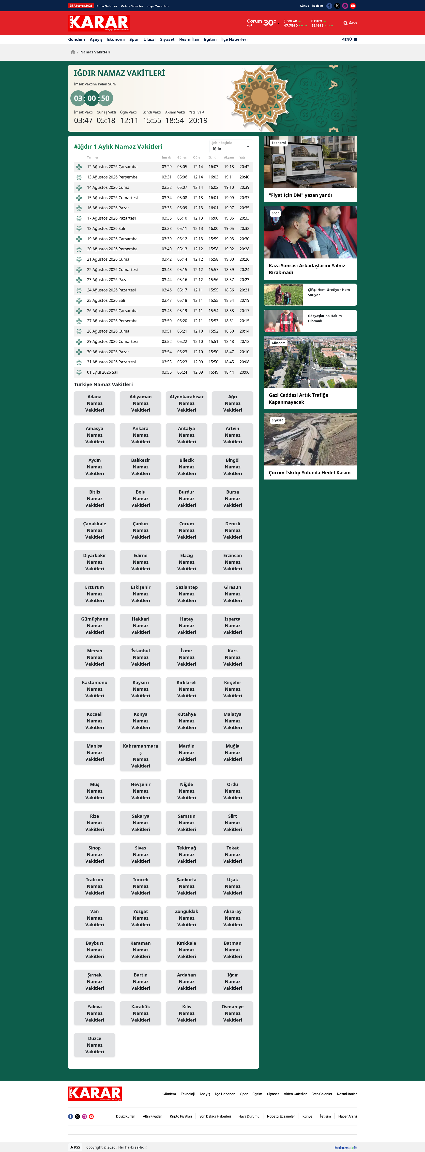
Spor (134, 40)
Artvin (232, 435)
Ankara (140, 435)
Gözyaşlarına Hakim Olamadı (325, 318)
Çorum (186, 530)
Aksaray (232, 918)
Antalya (186, 435)
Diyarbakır (94, 562)
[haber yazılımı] (346, 1147)
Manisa (94, 752)
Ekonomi (116, 40)
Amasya (94, 435)
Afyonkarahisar (187, 403)
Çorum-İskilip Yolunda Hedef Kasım (310, 472)
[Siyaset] (310, 439)
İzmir (186, 657)
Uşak (232, 886)
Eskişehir (141, 593)
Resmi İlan (189, 40)
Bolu (140, 498)
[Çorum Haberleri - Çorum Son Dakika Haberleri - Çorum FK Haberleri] (95, 1093)
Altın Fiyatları (152, 1116)
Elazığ (186, 562)
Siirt (232, 822)
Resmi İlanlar (347, 1094)
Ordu (232, 790)
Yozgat (140, 918)
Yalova (94, 1013)
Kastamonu (94, 689)
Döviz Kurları (125, 1116)
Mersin (94, 657)
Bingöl (232, 466)
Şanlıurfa (187, 886)
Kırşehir (232, 689)
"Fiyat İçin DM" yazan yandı (300, 195)
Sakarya (140, 822)
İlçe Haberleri (234, 40)
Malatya (232, 720)
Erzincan (232, 562)
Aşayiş (96, 40)
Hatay (186, 625)
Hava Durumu (249, 1116)
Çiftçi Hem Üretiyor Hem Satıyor (329, 292)
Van (94, 918)
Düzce (94, 1045)
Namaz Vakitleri (93, 51)
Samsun (186, 822)
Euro (318, 21)
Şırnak (94, 981)
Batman (232, 949)
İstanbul (140, 657)
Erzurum (94, 593)
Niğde (186, 790)
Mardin (186, 752)
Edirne (140, 562)
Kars (232, 657)
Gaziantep (186, 593)
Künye (304, 5)
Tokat (232, 854)
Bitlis (94, 498)
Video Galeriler (132, 6)
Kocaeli (94, 720)
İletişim (317, 5)
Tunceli (140, 886)
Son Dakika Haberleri (215, 1116)
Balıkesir (140, 466)
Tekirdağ (186, 854)
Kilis (186, 1013)
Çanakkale (94, 530)
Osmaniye (233, 1013)
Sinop (94, 854)
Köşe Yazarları (157, 6)
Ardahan (186, 981)
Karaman (140, 949)
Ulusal (149, 40)
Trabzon (94, 886)
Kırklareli (187, 689)
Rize (94, 822)
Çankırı (140, 530)
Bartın (140, 981)
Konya (140, 720)
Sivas (140, 854)
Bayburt (94, 949)
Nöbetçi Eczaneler (281, 1116)
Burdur (186, 498)
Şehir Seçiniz (222, 143)
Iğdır (232, 981)
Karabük (140, 1013)
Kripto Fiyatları (181, 1116)
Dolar (292, 21)
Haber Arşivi (347, 1116)
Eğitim (210, 40)
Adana (94, 403)
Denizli (232, 530)
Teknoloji (188, 1094)
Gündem (76, 40)
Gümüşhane (94, 625)
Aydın (94, 466)
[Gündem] (310, 361)
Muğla (232, 752)
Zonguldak (186, 918)
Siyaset (167, 40)
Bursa (232, 498)
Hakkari (140, 625)
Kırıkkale (186, 949)
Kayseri (140, 689)
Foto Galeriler (106, 6)
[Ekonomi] (310, 161)
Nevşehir (141, 790)
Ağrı (232, 403)
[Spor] (310, 232)
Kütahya (186, 720)
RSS (76, 1147)
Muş (94, 790)
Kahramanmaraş (140, 756)
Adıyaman (141, 403)
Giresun (232, 593)
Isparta (232, 625)
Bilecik (186, 466)
